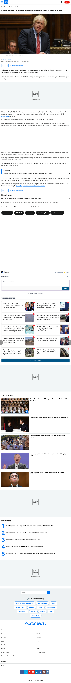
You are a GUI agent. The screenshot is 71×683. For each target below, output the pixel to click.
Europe (3, 634)
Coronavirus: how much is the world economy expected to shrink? (20, 207)
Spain (53, 603)
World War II (22, 611)
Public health (51, 607)
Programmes (5, 652)
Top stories (7, 395)
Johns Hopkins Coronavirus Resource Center (30, 186)
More (2, 665)
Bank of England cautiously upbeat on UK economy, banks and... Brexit (21, 198)
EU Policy (39, 637)
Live (67, 2)
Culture (3, 648)
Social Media (35, 615)
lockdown (30, 213)
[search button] (48, 592)
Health (3, 645)
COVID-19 (19, 213)
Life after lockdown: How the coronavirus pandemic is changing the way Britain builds (27, 173)
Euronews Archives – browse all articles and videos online (17, 655)
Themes (3, 630)
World (10, 6)
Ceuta (40, 607)
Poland (33, 611)
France (42, 611)
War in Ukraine (42, 603)
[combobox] (35, 592)
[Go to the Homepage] (6, 2)
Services (3, 661)
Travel (38, 645)
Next (38, 641)
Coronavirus (7, 213)
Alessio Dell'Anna (7, 59)
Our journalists (41, 652)
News (5, 6)
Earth (2, 641)
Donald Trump (20, 607)
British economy (57, 213)
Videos (38, 648)
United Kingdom (17, 6)
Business (3, 637)
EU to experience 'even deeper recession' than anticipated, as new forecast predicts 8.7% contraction (29, 202)
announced (5, 116)
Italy (51, 611)
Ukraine (31, 607)
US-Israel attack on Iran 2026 (24, 603)
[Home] (1, 6)
